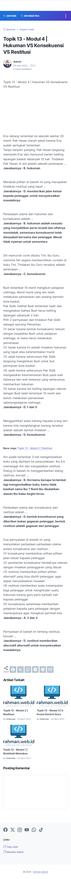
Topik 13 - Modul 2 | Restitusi (34, 448)
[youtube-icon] (27, 830)
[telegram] (35, 669)
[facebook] (13, 669)
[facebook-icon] (5, 830)
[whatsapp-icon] (34, 830)
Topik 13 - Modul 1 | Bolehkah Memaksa (15, 751)
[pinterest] (43, 669)
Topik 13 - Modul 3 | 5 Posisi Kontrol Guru (50, 712)
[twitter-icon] (12, 830)
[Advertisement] (35, 113)
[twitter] (20, 669)
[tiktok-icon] (41, 830)
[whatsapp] (28, 669)
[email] (50, 669)
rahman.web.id (40, 871)
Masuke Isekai (14, 851)
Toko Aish (12, 846)
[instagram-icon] (19, 830)
